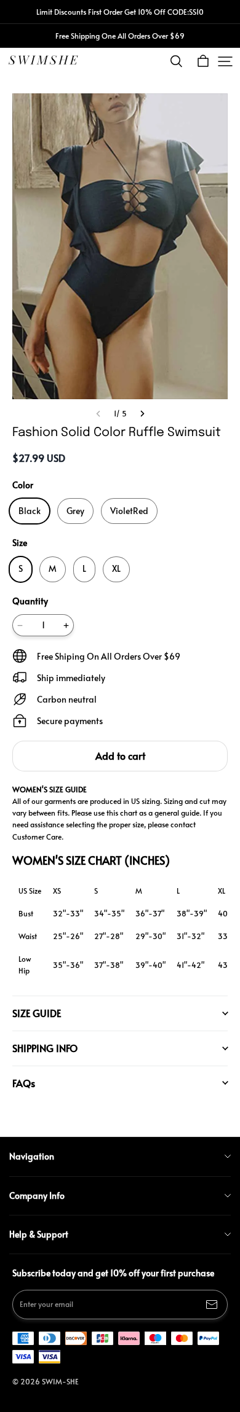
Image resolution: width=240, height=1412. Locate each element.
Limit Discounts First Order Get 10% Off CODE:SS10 (120, 12)
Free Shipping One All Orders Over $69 (120, 36)
